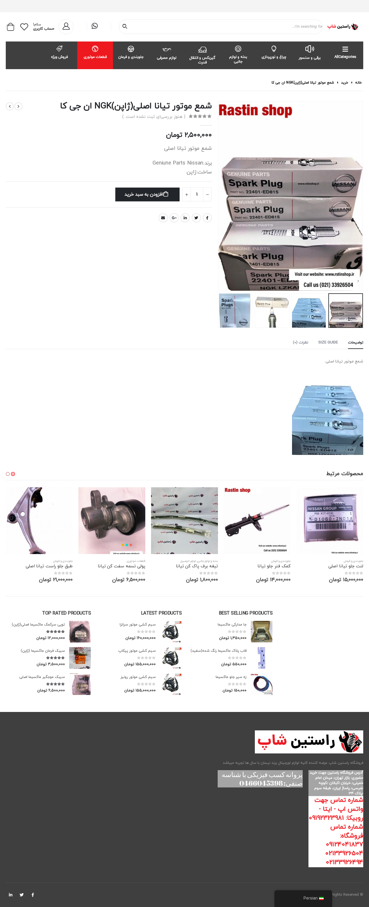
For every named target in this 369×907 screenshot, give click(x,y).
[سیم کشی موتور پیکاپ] (171, 658)
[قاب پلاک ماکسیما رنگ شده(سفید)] (261, 658)
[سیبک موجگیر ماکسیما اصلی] (80, 684)
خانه (358, 82)
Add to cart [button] (297, 497)
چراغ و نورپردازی (273, 57)
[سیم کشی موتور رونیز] (171, 684)
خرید (344, 82)
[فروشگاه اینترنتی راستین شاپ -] (343, 26)
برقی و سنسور (310, 58)
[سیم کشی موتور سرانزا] (171, 632)
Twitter (196, 217)
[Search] (126, 27)
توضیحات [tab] (355, 342)
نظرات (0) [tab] (300, 342)
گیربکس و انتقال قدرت (202, 60)
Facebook (207, 217)
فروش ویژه (59, 57)
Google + (174, 217)
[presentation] (356, 196)
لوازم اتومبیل (252, 561)
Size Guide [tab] (328, 342)
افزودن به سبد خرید (144, 194)
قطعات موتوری (95, 57)
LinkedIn (185, 217)
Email (163, 217)
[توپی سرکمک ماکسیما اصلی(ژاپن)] (80, 632)
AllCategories (345, 57)
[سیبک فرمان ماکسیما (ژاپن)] (80, 658)
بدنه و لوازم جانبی (238, 59)
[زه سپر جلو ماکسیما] (261, 684)
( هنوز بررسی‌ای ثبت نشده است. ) (153, 117)
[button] (13, 473)
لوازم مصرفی (166, 58)
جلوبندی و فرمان (131, 57)
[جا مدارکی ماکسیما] (261, 632)
